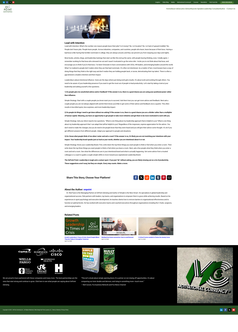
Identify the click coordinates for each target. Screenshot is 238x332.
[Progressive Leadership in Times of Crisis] (82, 218)
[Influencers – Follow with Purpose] (155, 218)
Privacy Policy (64, 309)
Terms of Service (56, 309)
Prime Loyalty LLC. (47, 309)
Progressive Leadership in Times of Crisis (77, 237)
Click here (39, 281)
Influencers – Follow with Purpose (148, 237)
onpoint (87, 189)
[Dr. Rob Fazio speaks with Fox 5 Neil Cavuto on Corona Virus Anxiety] (119, 218)
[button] (66, 229)
